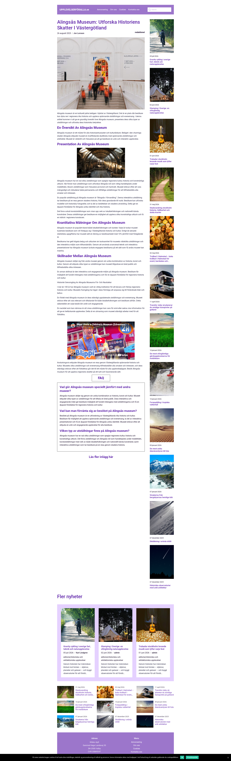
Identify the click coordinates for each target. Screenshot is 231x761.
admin (117, 653)
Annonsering (102, 9)
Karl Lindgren (82, 653)
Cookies (122, 9)
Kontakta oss (133, 9)
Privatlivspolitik (192, 757)
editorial (66, 657)
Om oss (113, 9)
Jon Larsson (79, 33)
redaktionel (140, 32)
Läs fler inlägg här (101, 457)
